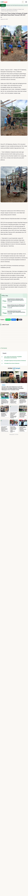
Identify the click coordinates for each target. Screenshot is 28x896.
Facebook (14, 319)
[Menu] (26, 2)
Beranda (3, 7)
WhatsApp (8, 319)
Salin (21, 319)
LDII (4, 2)
